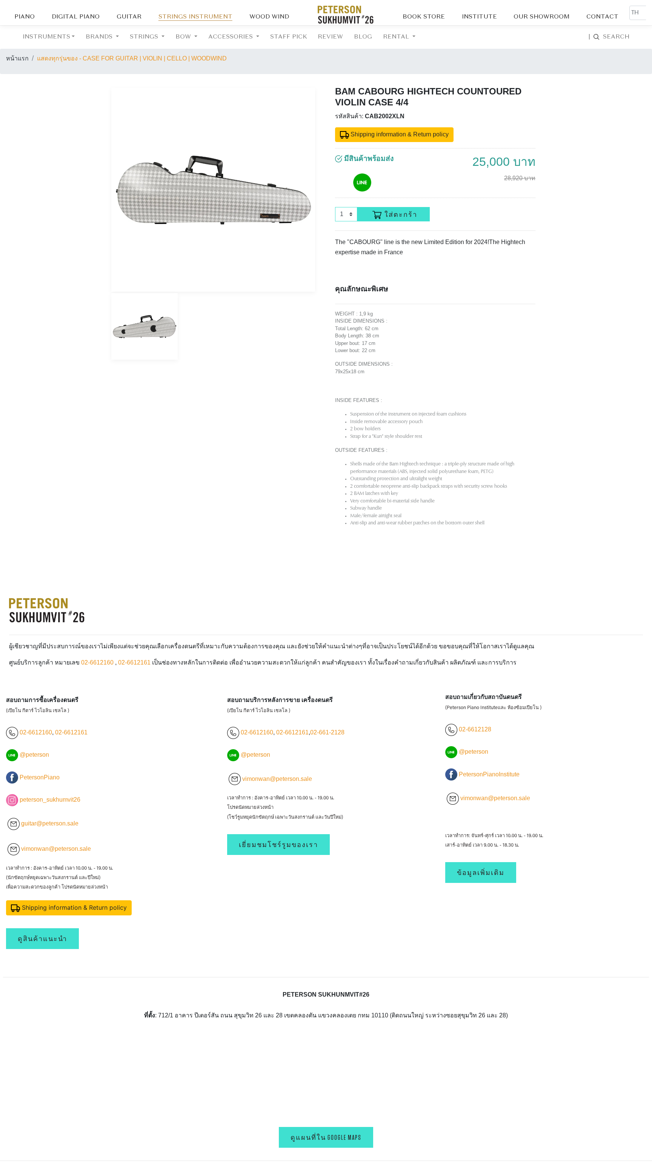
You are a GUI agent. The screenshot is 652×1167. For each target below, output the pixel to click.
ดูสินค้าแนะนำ (42, 939)
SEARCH (608, 37)
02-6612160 (97, 662)
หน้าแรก (17, 58)
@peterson (34, 754)
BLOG (363, 37)
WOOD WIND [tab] (269, 17)
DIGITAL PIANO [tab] (76, 17)
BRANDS (100, 37)
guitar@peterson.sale (49, 823)
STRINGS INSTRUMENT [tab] (195, 17)
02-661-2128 (327, 732)
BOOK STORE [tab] (424, 17)
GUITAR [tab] (129, 17)
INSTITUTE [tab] (479, 17)
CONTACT (602, 17)
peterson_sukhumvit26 (50, 799)
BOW (184, 37)
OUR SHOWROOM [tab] (541, 17)
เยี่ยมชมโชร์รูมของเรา (278, 845)
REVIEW (330, 37)
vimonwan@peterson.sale (56, 848)
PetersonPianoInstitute (489, 774)
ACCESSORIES (231, 37)
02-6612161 (134, 662)
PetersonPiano (40, 777)
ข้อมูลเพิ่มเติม (480, 872)
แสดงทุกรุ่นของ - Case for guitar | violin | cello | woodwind (132, 58)
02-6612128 (474, 729)
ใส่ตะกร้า (400, 214)
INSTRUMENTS (46, 37)
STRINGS (145, 37)
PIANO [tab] (24, 17)
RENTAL (397, 37)
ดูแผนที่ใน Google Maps (326, 1137)
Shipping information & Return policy (399, 134)
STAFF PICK (288, 37)
